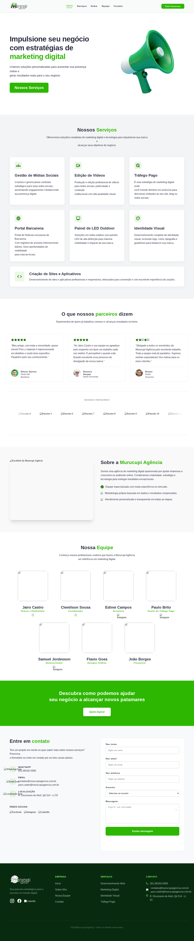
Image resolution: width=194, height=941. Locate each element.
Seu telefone (113, 773)
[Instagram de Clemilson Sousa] (75, 615)
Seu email (111, 758)
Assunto (110, 787)
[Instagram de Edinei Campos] (118, 615)
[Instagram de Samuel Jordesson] (54, 667)
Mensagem (112, 801)
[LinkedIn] (43, 812)
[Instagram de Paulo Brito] (161, 615)
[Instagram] (30, 812)
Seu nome (111, 744)
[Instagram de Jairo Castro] (33, 615)
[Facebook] (16, 812)
